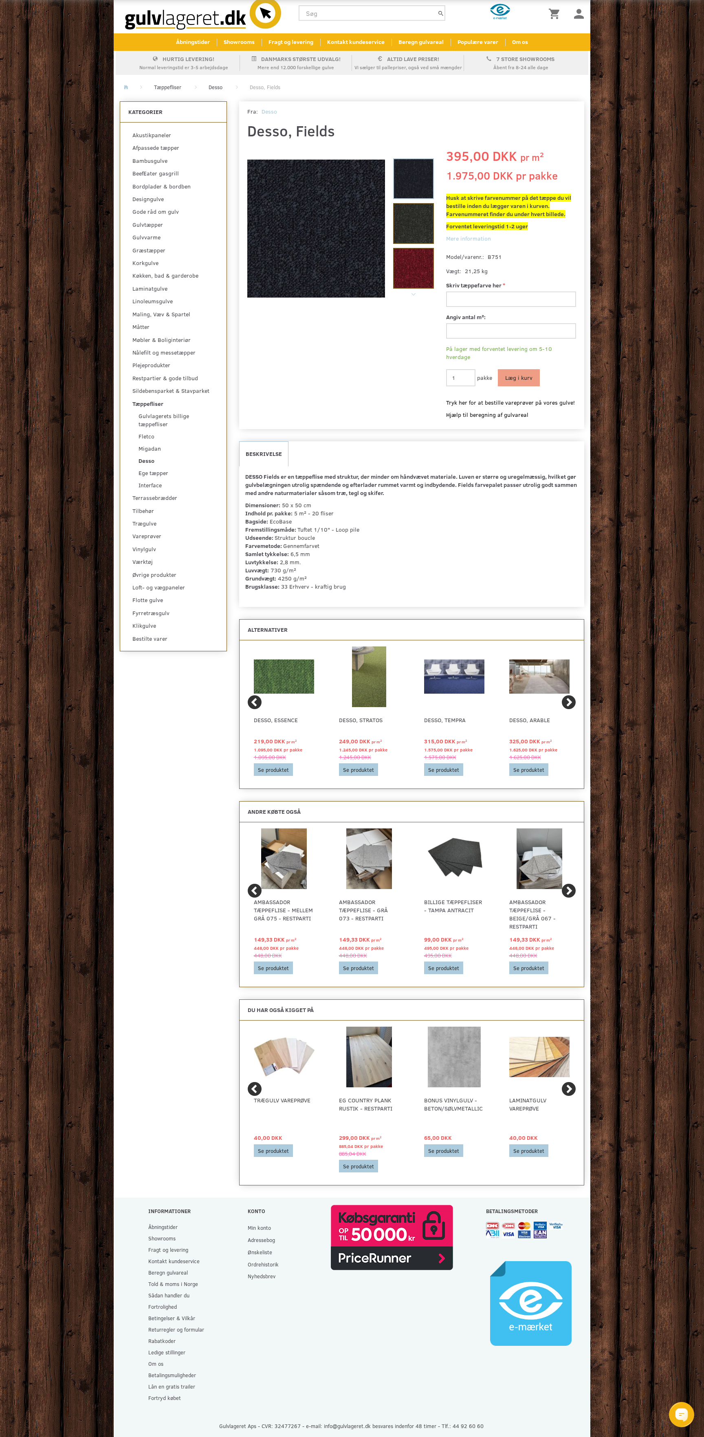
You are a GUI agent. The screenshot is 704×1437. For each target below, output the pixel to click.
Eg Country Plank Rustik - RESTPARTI (365, 1104)
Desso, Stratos (361, 720)
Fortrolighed (162, 1306)
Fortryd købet (164, 1397)
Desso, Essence (276, 720)
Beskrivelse (264, 454)
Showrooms (239, 42)
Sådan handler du (168, 1295)
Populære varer (478, 42)
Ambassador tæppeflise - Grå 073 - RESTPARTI (363, 910)
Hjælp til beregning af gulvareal (487, 414)
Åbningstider (193, 42)
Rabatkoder (162, 1340)
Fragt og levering (290, 42)
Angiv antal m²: (466, 317)
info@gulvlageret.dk (347, 1425)
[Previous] (255, 702)
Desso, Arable (529, 720)
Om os (520, 42)
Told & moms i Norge (173, 1283)
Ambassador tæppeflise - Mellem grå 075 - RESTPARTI (283, 910)
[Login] (579, 13)
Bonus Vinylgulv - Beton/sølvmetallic (453, 1104)
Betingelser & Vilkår (171, 1317)
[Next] (569, 702)
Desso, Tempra (445, 720)
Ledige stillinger (166, 1352)
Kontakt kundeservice (356, 42)
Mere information (468, 238)
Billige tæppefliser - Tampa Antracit (453, 906)
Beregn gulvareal (421, 42)
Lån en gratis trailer (171, 1386)
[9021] (316, 228)
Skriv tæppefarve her (474, 285)
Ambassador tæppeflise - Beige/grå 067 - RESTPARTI (532, 914)
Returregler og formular (176, 1329)
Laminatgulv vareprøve (527, 1104)
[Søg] (440, 13)
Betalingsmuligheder (172, 1374)
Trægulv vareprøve (282, 1100)
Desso (269, 111)
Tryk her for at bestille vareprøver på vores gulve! (510, 402)
